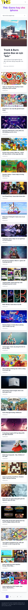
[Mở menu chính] (25, 2)
